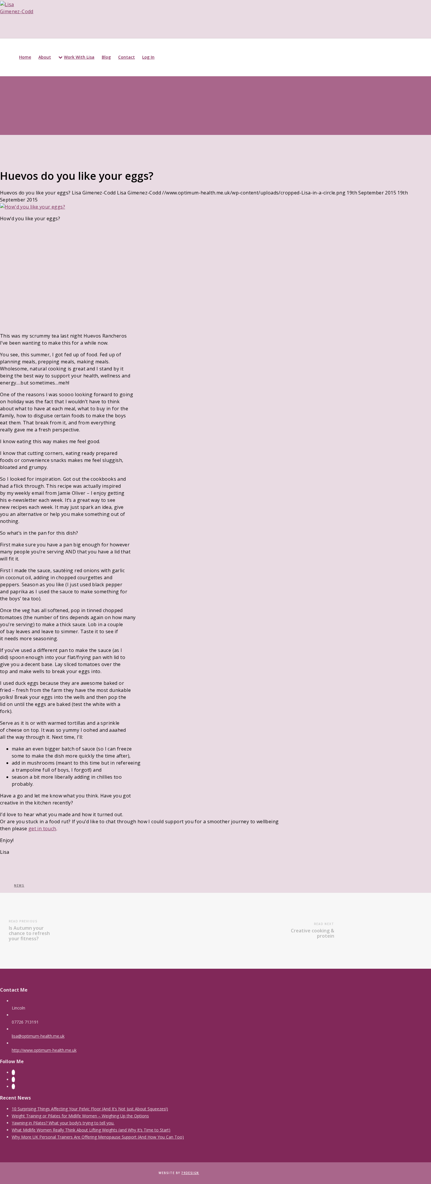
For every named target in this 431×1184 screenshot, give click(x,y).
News (19, 885)
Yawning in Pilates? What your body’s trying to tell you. (63, 1123)
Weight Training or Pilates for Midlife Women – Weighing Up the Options (80, 1116)
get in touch (42, 828)
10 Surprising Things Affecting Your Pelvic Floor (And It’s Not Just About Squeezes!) (90, 1109)
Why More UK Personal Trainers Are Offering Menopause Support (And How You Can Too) (98, 1137)
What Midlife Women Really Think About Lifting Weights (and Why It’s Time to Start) (91, 1130)
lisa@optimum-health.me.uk (38, 1036)
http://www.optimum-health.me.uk (44, 1050)
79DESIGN (190, 1173)
